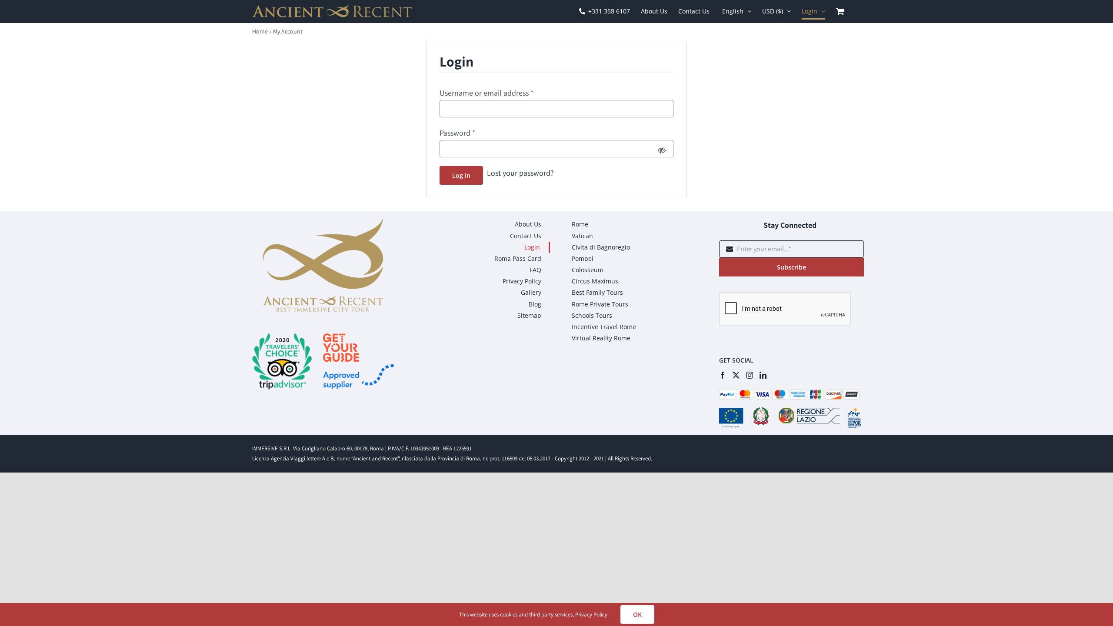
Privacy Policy (591, 614)
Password (457, 133)
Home (260, 31)
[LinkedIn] (763, 375)
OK (637, 614)
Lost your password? (520, 173)
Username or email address (486, 93)
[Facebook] (722, 375)
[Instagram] (749, 375)
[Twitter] (736, 375)
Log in (461, 175)
